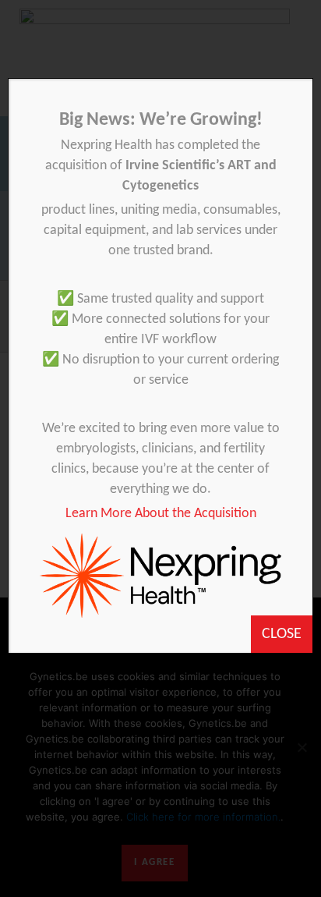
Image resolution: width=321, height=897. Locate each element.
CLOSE (282, 634)
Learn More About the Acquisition (160, 513)
